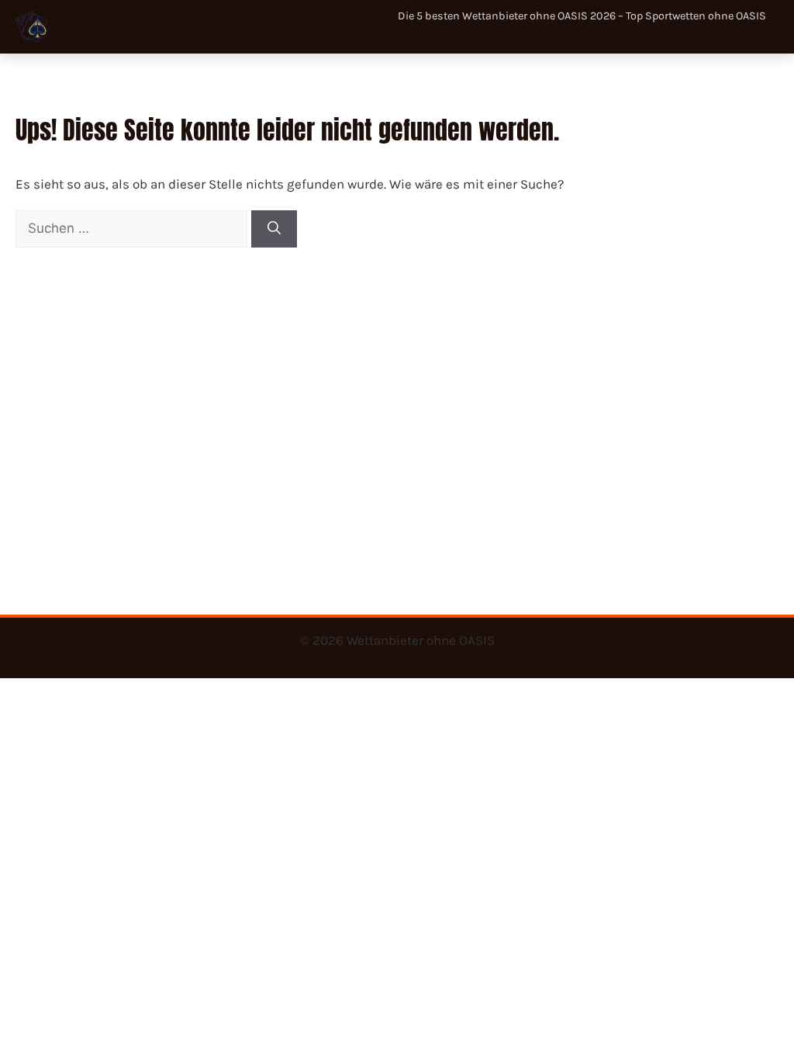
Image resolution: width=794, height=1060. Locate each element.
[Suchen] (274, 229)
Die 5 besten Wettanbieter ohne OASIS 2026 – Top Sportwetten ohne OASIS (582, 16)
